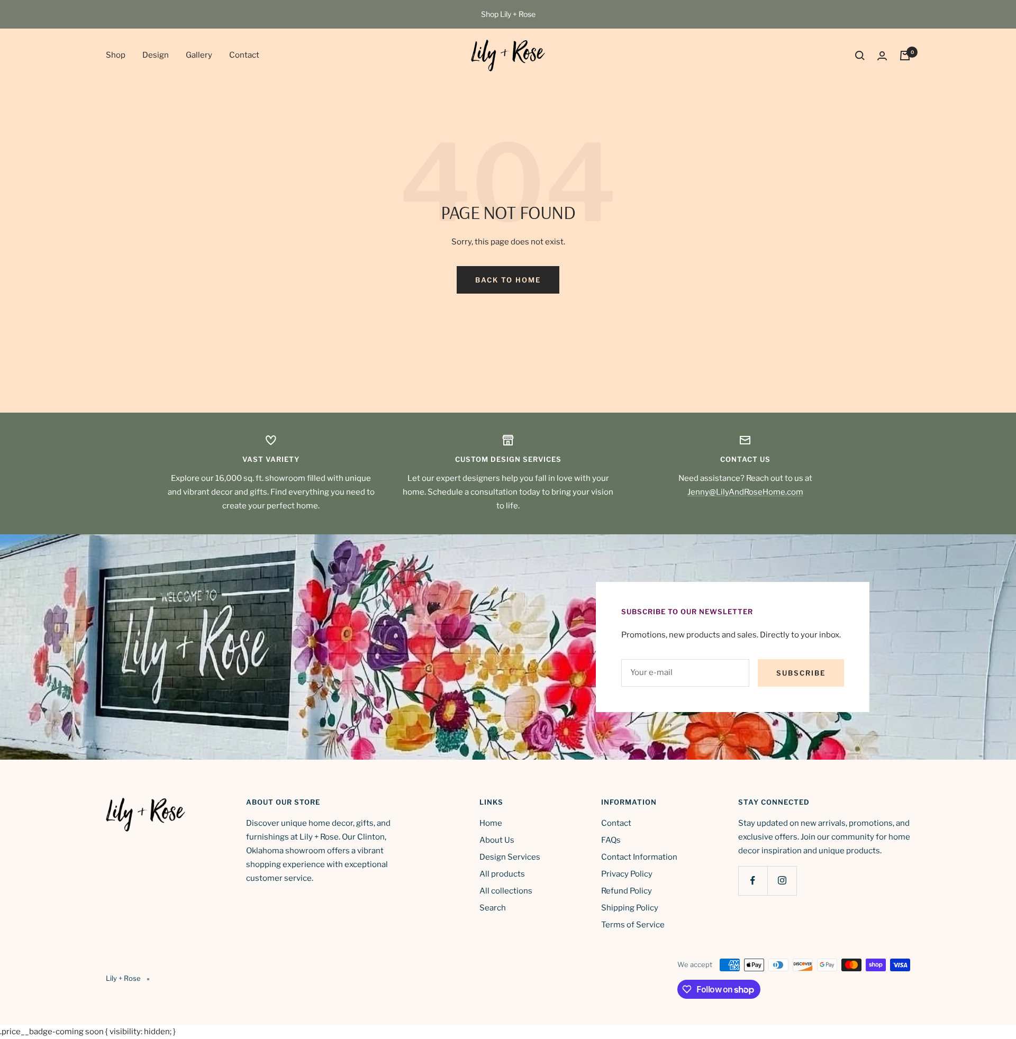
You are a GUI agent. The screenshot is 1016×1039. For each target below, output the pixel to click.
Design (155, 55)
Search (492, 908)
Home (490, 823)
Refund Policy (626, 891)
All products (502, 874)
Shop (115, 55)
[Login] (882, 55)
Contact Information (639, 857)
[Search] (860, 55)
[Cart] (905, 55)
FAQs (611, 840)
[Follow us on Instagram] (781, 880)
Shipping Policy (629, 908)
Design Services (509, 857)
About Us (496, 840)
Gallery (199, 55)
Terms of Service (633, 924)
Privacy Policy (626, 874)
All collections (505, 891)
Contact (244, 55)
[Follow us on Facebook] (752, 880)
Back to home (508, 280)
